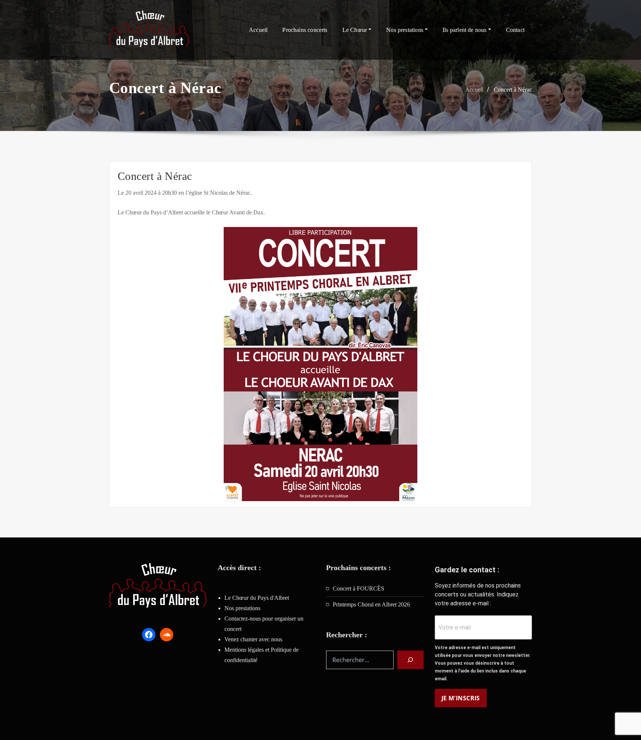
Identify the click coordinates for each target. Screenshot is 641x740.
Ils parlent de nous (465, 30)
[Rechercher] (410, 660)
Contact (515, 30)
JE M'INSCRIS (460, 698)
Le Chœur (355, 30)
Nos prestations (405, 30)
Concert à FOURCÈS (358, 588)
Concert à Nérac (513, 89)
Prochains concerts (304, 30)
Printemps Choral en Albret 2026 (371, 604)
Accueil (258, 30)
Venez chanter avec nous (253, 639)
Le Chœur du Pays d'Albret (256, 598)
